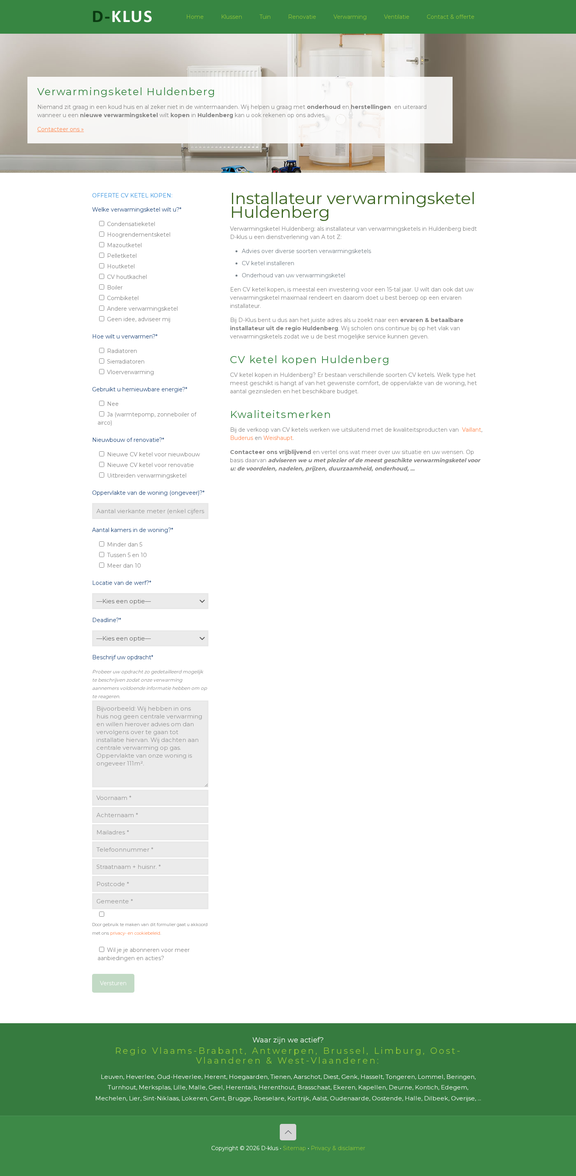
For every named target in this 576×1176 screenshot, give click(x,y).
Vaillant (471, 429)
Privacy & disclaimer (338, 1148)
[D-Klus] (122, 16)
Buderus (241, 437)
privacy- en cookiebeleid (135, 933)
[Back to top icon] (288, 1132)
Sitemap (294, 1148)
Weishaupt (278, 437)
